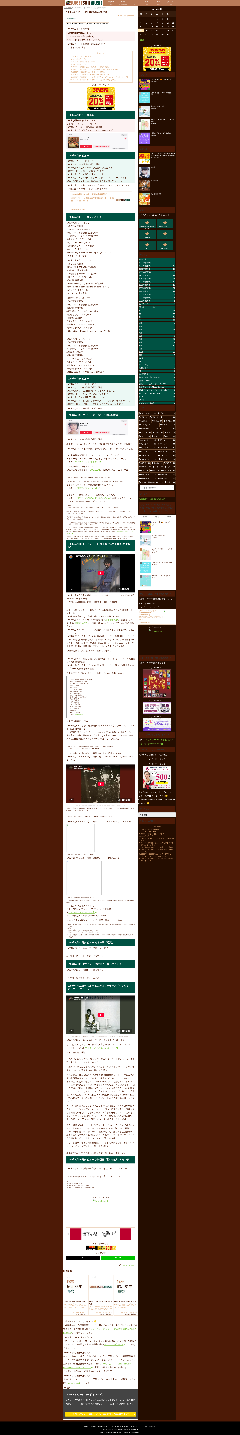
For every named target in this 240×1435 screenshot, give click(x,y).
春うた (75, 23)
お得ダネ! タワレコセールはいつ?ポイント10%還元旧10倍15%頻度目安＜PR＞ (101, 1414)
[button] (172, 487)
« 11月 (141, 40)
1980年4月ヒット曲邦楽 (82, 56)
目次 (98, 53)
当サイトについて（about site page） (143, 1426)
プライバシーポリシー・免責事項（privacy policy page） (120, 1429)
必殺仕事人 (110, 620)
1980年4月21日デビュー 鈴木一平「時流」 (89, 72)
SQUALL (94, 470)
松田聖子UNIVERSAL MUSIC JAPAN (92, 498)
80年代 (90, 23)
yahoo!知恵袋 (78, 714)
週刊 (144, 516)
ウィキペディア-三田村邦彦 (82, 912)
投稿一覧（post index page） (100, 1426)
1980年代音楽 (72, 19)
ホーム (86, 1426)
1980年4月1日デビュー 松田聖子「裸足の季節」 (91, 67)
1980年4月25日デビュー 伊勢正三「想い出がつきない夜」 (95, 80)
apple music (73, 1383)
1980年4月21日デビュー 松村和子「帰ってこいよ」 (92, 75)
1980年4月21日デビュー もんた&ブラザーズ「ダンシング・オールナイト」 (101, 77)
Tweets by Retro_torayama (150, 499)
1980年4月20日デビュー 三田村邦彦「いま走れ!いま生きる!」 (96, 69)
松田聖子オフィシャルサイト (88, 488)
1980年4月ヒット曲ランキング (84, 62)
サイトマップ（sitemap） (120, 1426)
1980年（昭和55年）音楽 (101, 23)
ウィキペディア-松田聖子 (87, 462)
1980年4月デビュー (80, 59)
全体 (169, 516)
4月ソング (83, 23)
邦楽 (69, 23)
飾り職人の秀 (81, 623)
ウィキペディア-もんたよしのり (100, 1048)
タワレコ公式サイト (113, 1344)
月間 (157, 516)
